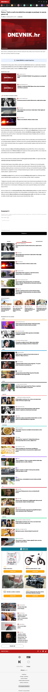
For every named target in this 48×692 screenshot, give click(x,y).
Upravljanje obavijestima (24, 686)
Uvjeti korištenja (24, 678)
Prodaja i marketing (24, 676)
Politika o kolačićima (24, 682)
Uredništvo (24, 674)
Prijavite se (24, 233)
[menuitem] (44, 1)
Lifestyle (21, 5)
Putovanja (27, 5)
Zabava (44, 5)
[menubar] (44, 2)
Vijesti (4, 5)
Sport (9, 5)
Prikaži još (12, 646)
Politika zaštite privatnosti (24, 680)
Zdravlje (33, 5)
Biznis (39, 5)
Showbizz (14, 5)
